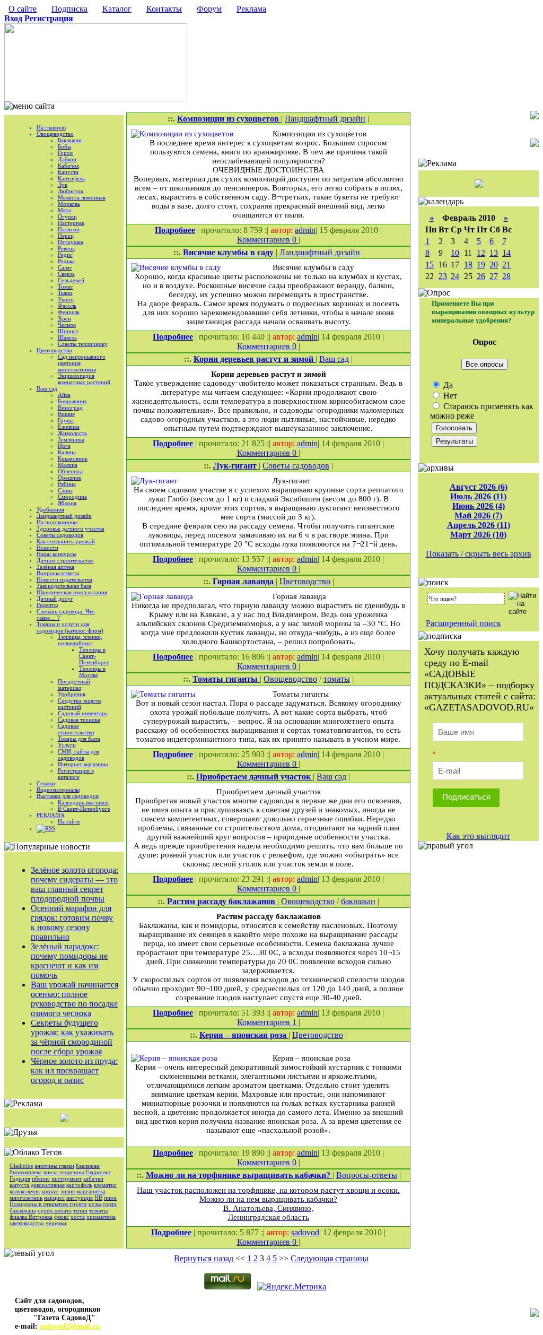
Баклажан (70, 140)
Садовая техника (79, 719)
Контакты (164, 8)
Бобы (64, 146)
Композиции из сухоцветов (229, 118)
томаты (98, 1210)
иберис (41, 1178)
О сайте (22, 8)
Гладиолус (98, 1172)
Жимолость (72, 433)
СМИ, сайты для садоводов (78, 754)
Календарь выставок (83, 802)
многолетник (26, 1197)
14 (506, 252)
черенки (56, 1223)
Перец (66, 235)
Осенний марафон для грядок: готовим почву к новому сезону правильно (72, 922)
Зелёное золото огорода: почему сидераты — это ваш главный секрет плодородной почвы (74, 884)
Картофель (71, 178)
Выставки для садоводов (68, 796)
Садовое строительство (76, 729)
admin (305, 230)
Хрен (64, 318)
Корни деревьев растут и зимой (255, 358)
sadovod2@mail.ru (69, 1326)
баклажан (88, 1166)
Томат (65, 286)
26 (481, 276)
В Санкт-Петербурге (84, 808)
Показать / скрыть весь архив (478, 553)
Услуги (67, 745)
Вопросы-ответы (58, 573)
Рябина (67, 484)
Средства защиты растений (79, 703)
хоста (78, 1216)
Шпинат (68, 331)
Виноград (70, 407)
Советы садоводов (60, 535)
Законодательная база (64, 586)
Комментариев (264, 239)
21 (506, 264)
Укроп (66, 299)
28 (506, 276)
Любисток (70, 191)
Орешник (69, 477)
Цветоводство (54, 350)
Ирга (64, 446)
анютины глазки (54, 1166)
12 (481, 252)
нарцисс (54, 1197)
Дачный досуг (55, 598)
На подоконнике (57, 522)
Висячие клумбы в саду (229, 252)
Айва (64, 395)
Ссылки (46, 783)
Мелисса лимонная (82, 197)
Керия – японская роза (243, 1034)
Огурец (67, 216)
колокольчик (25, 1191)
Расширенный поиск (463, 623)
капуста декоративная (37, 1185)
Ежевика (69, 426)
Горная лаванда (244, 581)
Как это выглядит (478, 835)
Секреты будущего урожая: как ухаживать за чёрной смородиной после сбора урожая (72, 1037)
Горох (65, 153)
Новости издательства (64, 579)
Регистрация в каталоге (76, 773)
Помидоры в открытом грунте (48, 1204)
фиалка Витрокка (31, 1216)
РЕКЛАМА (51, 815)
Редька (66, 261)
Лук (62, 184)
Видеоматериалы (58, 789)
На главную (51, 127)
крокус (50, 1191)
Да (447, 384)
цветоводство (27, 1223)
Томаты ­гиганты (226, 678)
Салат (65, 267)
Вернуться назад (203, 1258)
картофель (79, 1185)
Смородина (72, 496)
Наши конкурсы (56, 554)
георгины (71, 1172)
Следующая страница (330, 1258)
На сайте (69, 821)
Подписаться (466, 796)
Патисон (69, 229)
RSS (50, 828)
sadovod (305, 1232)
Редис (65, 255)
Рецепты (47, 605)
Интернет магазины (83, 764)
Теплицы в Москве (92, 671)
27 (493, 276)
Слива (65, 490)
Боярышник (72, 401)
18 (468, 264)
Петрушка (70, 242)
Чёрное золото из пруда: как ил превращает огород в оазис (74, 1070)
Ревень (66, 248)
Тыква (65, 293)
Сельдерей (71, 280)
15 (429, 264)
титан (80, 1210)
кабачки (93, 1178)
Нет (449, 395)
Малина (67, 465)
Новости (47, 547)
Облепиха (70, 471)
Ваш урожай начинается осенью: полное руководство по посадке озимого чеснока (74, 999)
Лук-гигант (236, 465)
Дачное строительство (65, 560)
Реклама (251, 8)
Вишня (66, 414)
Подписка (69, 8)
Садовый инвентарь (83, 713)
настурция (79, 1197)
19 (481, 264)
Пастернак (71, 223)
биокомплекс (26, 1172)
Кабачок (68, 165)
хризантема (101, 1216)
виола (50, 1172)
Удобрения (50, 509)
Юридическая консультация (72, 592)
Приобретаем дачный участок (254, 776)
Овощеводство (55, 134)
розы (95, 1204)
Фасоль (67, 305)
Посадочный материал (74, 684)
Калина (67, 452)
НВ (98, 1197)
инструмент (66, 1178)
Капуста (68, 172)
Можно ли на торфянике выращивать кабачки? (239, 1175)
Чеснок (67, 325)
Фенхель (69, 312)
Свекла (66, 274)
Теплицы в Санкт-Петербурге (94, 655)
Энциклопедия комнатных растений (84, 378)
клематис (105, 1185)
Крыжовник (72, 458)
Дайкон (67, 159)
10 (455, 252)
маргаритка (91, 1191)
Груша (66, 420)
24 (455, 276)
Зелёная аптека (55, 567)
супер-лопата (55, 1210)
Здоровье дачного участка (70, 528)
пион (110, 1197)
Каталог (117, 8)
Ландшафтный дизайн (64, 516)
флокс (61, 1216)
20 (493, 264)
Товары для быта (79, 738)
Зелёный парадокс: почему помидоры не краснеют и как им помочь (69, 960)
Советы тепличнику (83, 344)
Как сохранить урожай (66, 541)
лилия (67, 1191)
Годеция (20, 1178)
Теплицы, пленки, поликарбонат (80, 640)
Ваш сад (47, 388)
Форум (209, 8)
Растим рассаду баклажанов (222, 901)
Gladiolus (21, 1166)
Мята (64, 210)
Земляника (71, 439)
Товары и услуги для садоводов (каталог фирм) (70, 627)
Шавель (67, 337)
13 (493, 252)
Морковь (69, 204)
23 (443, 276)
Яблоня (67, 503)
